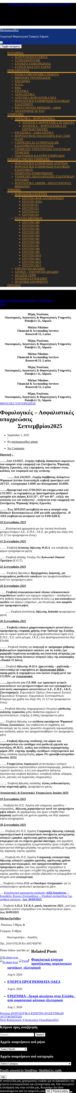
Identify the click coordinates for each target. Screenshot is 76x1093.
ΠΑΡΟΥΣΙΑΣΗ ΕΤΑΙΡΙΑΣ (31, 57)
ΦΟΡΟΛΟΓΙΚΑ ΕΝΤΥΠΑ (31, 194)
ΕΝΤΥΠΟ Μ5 (30, 238)
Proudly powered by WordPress (18, 1070)
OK (3, 1077)
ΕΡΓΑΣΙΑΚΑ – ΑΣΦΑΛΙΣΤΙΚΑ (34, 132)
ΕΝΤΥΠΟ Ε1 (30, 204)
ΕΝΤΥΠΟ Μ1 (30, 225)
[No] (71, 1091)
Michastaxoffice (9, 30)
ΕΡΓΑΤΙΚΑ (22, 91)
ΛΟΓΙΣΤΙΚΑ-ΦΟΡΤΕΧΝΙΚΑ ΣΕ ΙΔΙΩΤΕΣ (48, 122)
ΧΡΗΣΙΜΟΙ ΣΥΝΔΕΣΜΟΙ (31, 278)
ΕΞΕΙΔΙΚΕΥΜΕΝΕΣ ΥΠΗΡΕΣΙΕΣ (28, 159)
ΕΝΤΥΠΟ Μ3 (30, 232)
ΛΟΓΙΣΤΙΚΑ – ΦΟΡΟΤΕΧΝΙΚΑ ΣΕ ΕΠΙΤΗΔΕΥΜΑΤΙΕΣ (44, 127)
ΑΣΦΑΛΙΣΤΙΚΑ (25, 94)
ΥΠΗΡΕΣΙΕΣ (15, 114)
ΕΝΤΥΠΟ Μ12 (31, 262)
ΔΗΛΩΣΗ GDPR (25, 275)
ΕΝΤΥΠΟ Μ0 (30, 222)
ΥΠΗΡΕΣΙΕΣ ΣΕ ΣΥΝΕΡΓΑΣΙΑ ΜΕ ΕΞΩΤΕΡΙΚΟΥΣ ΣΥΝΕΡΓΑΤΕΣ (37, 144)
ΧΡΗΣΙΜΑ (14, 189)
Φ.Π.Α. (19, 84)
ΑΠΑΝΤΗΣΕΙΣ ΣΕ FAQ (30, 110)
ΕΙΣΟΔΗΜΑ (22, 81)
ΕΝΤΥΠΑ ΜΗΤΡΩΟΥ (29, 218)
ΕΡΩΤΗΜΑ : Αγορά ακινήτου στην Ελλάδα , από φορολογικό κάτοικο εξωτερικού (41, 998)
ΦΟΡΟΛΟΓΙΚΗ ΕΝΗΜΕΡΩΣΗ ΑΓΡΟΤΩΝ (41, 163)
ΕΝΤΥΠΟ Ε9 (30, 214)
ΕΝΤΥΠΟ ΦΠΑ (32, 201)
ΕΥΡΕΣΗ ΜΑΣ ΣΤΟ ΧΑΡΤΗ (33, 67)
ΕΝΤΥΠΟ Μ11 (31, 258)
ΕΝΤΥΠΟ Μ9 (30, 252)
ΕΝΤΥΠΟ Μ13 (31, 265)
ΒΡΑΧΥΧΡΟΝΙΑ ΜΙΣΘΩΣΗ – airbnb (38, 107)
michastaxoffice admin (25, 441)
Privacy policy (60, 1091)
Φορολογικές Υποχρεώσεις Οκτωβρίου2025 (29, 1020)
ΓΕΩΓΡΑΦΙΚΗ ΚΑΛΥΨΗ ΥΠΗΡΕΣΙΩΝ (40, 155)
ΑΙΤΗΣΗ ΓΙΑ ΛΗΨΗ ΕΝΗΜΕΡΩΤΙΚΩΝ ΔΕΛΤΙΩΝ (39, 4)
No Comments (15, 448)
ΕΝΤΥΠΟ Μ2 (30, 228)
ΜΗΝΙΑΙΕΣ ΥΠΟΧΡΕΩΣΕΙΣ (33, 77)
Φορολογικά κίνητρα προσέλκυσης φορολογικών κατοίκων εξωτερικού (39, 963)
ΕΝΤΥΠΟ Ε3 (30, 211)
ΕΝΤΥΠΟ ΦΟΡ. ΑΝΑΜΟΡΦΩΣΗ (43, 198)
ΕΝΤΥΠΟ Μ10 (31, 255)
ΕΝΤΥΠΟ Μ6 (30, 242)
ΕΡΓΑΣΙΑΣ (14, 285)
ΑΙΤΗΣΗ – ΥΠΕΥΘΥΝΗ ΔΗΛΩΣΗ (36, 271)
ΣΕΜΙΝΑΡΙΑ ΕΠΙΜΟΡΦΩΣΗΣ (34, 173)
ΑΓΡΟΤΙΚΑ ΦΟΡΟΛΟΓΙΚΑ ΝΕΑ (35, 97)
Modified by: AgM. (50, 1070)
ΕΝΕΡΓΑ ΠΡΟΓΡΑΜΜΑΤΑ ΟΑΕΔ (33, 982)
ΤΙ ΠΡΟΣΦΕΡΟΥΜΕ (27, 60)
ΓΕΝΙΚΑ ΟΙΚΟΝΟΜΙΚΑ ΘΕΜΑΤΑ (37, 74)
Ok (48, 1091)
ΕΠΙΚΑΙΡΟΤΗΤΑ (18, 70)
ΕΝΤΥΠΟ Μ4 (30, 235)
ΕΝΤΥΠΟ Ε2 (30, 208)
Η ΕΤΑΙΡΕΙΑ (15, 52)
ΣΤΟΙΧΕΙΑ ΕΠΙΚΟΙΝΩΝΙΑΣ (33, 63)
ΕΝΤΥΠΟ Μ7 (30, 245)
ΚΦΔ (18, 87)
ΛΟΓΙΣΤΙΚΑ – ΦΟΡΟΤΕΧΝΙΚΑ (35, 118)
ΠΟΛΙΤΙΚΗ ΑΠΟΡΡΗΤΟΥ (31, 281)
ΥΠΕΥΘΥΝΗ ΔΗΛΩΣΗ (30, 268)
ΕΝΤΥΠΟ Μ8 (30, 248)
